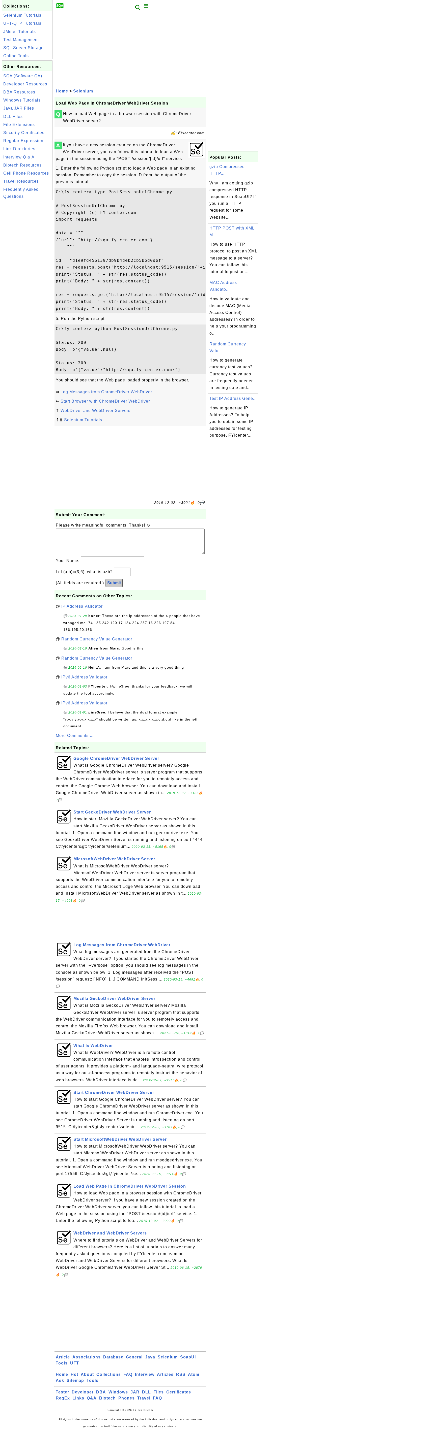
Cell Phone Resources (26, 173)
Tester (62, 1392)
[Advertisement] (27, 276)
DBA (101, 1392)
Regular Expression (23, 141)
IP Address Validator (82, 606)
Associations (86, 1357)
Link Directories (19, 149)
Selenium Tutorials (22, 15)
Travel (143, 1398)
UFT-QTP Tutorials (22, 23)
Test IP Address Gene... (233, 398)
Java (150, 1357)
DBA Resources (19, 92)
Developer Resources (25, 84)
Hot (74, 1374)
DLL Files (13, 116)
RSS (180, 1374)
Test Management (21, 40)
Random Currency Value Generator (96, 639)
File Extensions (19, 124)
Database (113, 1357)
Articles (165, 1374)
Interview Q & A (19, 157)
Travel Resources (21, 181)
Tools (62, 1363)
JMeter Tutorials (19, 31)
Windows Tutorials (22, 100)
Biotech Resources (22, 165)
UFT (74, 1363)
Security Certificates (23, 133)
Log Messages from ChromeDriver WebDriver (106, 392)
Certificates (178, 1392)
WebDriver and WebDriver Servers (95, 410)
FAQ (127, 1374)
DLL (146, 1392)
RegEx (63, 1398)
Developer (83, 1392)
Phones (126, 1398)
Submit (114, 583)
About (87, 1374)
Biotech (107, 1398)
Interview (144, 1374)
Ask (60, 1380)
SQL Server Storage (23, 48)
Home (62, 91)
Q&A (92, 1398)
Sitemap (75, 1380)
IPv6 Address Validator (84, 677)
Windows (118, 1392)
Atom (193, 1374)
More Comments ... (75, 735)
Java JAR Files (18, 108)
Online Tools (16, 56)
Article (63, 1357)
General (134, 1357)
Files (158, 1392)
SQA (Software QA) (22, 76)
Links (78, 1398)
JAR (135, 1392)
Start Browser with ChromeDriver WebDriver (105, 401)
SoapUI (188, 1357)
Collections (108, 1374)
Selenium (83, 91)
